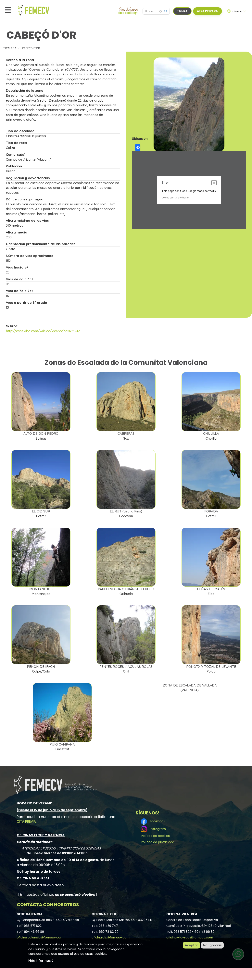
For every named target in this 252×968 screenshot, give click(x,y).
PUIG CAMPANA (62, 744)
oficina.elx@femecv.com (111, 937)
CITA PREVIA (26, 821)
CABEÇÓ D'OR (31, 48)
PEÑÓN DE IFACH (41, 666)
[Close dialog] (214, 182)
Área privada (207, 11)
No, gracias (212, 945)
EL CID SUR (41, 511)
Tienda (182, 11)
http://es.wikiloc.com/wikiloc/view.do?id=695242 (43, 331)
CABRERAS (126, 433)
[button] (189, 104)
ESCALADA (9, 48)
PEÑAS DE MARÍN (211, 589)
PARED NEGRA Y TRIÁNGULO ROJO (126, 589)
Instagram (157, 829)
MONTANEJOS (41, 589)
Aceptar (191, 945)
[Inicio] (42, 11)
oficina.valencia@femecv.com (40, 937)
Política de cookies (155, 836)
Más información (42, 960)
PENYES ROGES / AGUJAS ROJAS (126, 666)
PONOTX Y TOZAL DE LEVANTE (211, 666)
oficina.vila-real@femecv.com (189, 937)
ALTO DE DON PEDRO (40, 433)
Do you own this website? (175, 197)
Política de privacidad (157, 842)
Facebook (156, 821)
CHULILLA (211, 433)
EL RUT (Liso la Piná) (126, 511)
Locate (137, 147)
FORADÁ (211, 511)
